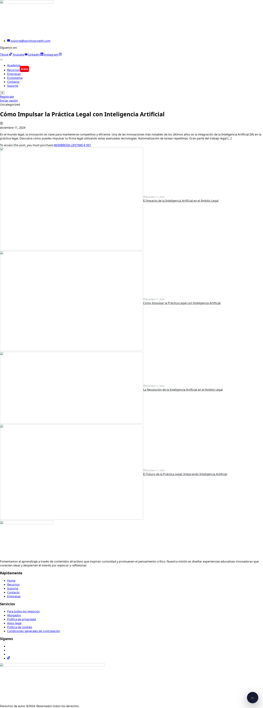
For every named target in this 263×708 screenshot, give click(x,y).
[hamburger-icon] (1, 59)
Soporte (12, 86)
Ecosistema (15, 78)
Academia (13, 65)
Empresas (14, 74)
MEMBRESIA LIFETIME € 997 (72, 145)
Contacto (13, 82)
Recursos (17, 70)
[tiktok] (8, 658)
